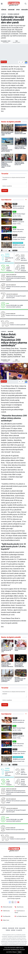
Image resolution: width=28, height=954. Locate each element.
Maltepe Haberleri (11, 284)
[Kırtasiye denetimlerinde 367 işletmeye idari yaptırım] (21, 673)
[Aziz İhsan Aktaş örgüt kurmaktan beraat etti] (21, 157)
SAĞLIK (13, 930)
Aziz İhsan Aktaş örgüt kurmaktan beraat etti (19, 163)
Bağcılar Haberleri (11, 274)
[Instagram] (15, 902)
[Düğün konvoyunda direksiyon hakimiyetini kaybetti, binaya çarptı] (7, 157)
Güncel (15, 235)
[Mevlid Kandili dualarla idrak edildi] (21, 127)
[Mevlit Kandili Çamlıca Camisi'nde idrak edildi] (7, 127)
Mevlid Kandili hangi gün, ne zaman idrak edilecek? (24, 269)
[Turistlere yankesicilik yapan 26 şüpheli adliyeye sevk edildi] (21, 141)
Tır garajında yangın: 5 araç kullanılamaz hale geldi (19, 223)
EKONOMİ (11, 9)
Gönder (4, 190)
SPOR (18, 9)
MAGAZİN (24, 9)
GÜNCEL (3, 9)
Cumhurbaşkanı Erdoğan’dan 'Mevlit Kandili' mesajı (19, 238)
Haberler (3, 14)
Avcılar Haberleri (17, 219)
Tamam (19, 952)
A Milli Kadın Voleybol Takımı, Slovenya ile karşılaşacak (9, 269)
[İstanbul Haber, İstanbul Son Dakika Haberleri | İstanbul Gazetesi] (13, 4)
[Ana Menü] (1, 4)
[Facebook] (10, 902)
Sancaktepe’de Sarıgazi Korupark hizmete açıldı (16, 296)
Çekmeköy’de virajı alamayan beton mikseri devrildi (9, 259)
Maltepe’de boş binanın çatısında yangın (16, 287)
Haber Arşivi (6, 920)
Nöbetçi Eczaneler (7, 907)
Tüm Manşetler (6, 916)
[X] (12, 902)
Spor (14, 211)
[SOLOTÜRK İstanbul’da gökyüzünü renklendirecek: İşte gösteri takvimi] (7, 141)
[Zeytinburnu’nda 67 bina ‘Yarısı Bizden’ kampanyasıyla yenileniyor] (7, 673)
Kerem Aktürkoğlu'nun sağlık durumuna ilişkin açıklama (14, 306)
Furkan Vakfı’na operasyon (24, 258)
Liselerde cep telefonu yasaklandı (18, 207)
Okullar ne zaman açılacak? (18, 324)
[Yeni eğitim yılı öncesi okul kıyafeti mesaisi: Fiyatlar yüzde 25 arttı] (7, 643)
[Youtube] (18, 902)
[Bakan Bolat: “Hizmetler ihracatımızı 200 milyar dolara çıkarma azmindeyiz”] (14, 371)
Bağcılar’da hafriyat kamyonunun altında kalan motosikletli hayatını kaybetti (16, 278)
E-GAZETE (19, 930)
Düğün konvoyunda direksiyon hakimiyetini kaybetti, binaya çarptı (6, 165)
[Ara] (25, 4)
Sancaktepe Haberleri (12, 294)
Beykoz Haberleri (10, 313)
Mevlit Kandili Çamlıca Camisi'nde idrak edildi (7, 134)
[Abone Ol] (26, 62)
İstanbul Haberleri (13, 14)
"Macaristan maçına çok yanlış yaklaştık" (18, 231)
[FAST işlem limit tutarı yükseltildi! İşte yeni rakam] (21, 643)
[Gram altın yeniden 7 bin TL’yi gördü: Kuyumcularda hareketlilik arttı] (21, 658)
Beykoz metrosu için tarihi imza (15, 315)
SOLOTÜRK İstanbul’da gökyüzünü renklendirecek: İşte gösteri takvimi (6, 148)
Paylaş (4, 61)
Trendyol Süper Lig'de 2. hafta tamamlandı (19, 215)
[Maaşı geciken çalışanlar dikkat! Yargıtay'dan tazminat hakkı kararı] (7, 658)
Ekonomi (10, 331)
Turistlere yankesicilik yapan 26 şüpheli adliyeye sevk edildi (21, 147)
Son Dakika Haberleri (21, 916)
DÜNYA (15, 203)
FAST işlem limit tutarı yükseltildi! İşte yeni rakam (21, 649)
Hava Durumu (20, 907)
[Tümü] (26, 199)
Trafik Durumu (6, 910)
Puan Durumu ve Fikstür (20, 911)
